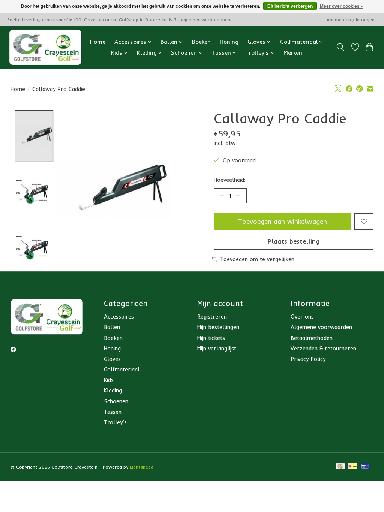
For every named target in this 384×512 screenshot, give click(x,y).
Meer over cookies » (341, 6)
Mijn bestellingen (218, 327)
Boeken (201, 41)
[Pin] (365, 466)
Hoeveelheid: (229, 179)
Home (97, 41)
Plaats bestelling (294, 241)
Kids (109, 379)
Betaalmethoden (312, 337)
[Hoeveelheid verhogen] (238, 195)
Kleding (113, 390)
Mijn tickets (211, 337)
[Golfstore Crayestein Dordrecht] (45, 47)
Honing (229, 41)
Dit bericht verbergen (290, 6)
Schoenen (116, 401)
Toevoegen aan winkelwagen (282, 221)
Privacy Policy (308, 358)
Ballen (112, 327)
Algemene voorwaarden (321, 327)
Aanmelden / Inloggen (351, 19)
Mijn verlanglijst (216, 348)
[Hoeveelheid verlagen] (222, 195)
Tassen (113, 411)
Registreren (212, 316)
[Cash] (340, 466)
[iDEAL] (352, 466)
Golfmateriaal (122, 369)
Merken (293, 52)
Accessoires (119, 316)
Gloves (112, 358)
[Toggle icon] (340, 47)
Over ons (302, 316)
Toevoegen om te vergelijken (257, 259)
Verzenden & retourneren (323, 348)
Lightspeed (141, 467)
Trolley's (115, 422)
